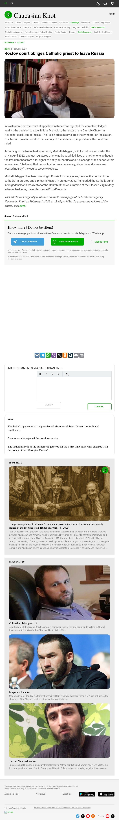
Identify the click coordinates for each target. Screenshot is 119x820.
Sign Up (49, 405)
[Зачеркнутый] (58, 374)
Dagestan (85, 23)
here (22, 205)
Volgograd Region (43, 36)
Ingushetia (105, 23)
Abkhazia (9, 23)
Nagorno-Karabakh (80, 27)
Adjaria (18, 23)
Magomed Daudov (19, 692)
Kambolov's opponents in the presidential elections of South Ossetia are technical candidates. (53, 428)
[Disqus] (59, 313)
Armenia (35, 23)
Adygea (27, 23)
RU (5, 3)
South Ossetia (11, 36)
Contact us (40, 794)
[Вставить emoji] (66, 374)
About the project (11, 794)
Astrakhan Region (49, 23)
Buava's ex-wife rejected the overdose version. (33, 438)
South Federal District (103, 32)
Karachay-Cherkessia (43, 27)
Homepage (9, 42)
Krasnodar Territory (62, 27)
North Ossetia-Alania (13, 32)
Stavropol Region (27, 36)
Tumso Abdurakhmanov (22, 761)
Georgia (95, 23)
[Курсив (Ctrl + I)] (46, 374)
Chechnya (75, 23)
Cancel (100, 407)
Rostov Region (61, 32)
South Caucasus (85, 32)
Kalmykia (27, 27)
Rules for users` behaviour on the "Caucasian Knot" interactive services (62, 808)
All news (20, 42)
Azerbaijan (63, 23)
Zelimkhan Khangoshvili (23, 623)
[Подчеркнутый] (52, 374)
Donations (67, 794)
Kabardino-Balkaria (13, 27)
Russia (72, 32)
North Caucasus (98, 27)
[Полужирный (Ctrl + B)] (40, 374)
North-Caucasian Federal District (38, 32)
